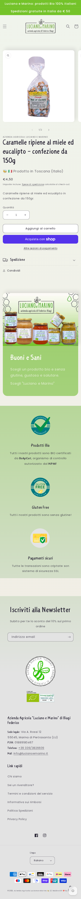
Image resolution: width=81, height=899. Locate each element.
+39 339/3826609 (31, 748)
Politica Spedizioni (20, 811)
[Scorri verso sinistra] (32, 130)
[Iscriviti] (69, 637)
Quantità (8, 207)
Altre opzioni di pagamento (40, 248)
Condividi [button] (13, 270)
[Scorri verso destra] (49, 130)
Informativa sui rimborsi (24, 802)
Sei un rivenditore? (21, 785)
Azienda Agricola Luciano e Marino (30, 891)
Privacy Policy (17, 819)
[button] (5, 26)
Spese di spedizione (33, 184)
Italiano (39, 860)
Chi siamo (15, 776)
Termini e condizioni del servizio (30, 794)
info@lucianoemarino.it (31, 753)
